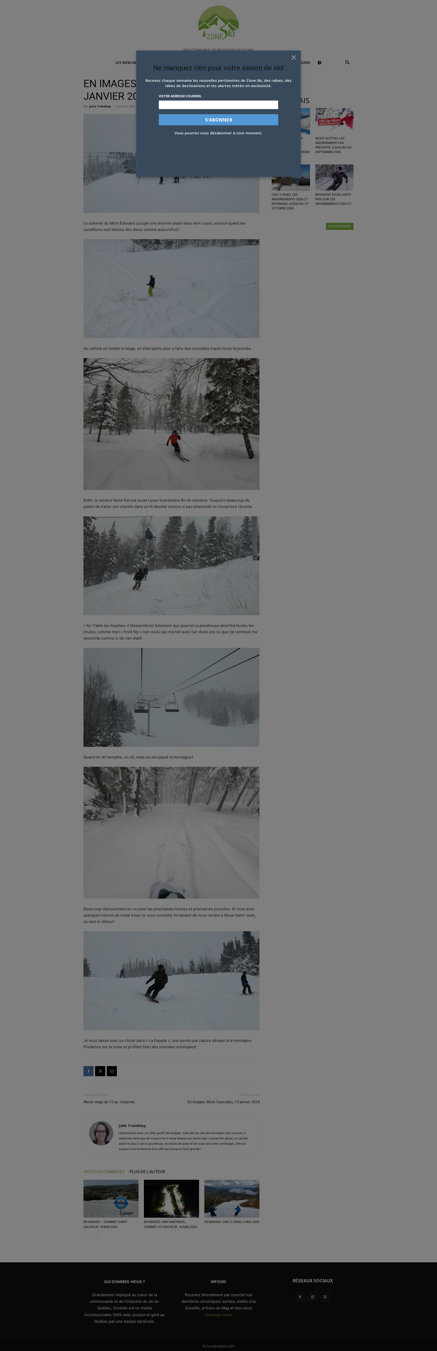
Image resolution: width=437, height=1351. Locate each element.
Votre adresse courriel (180, 96)
